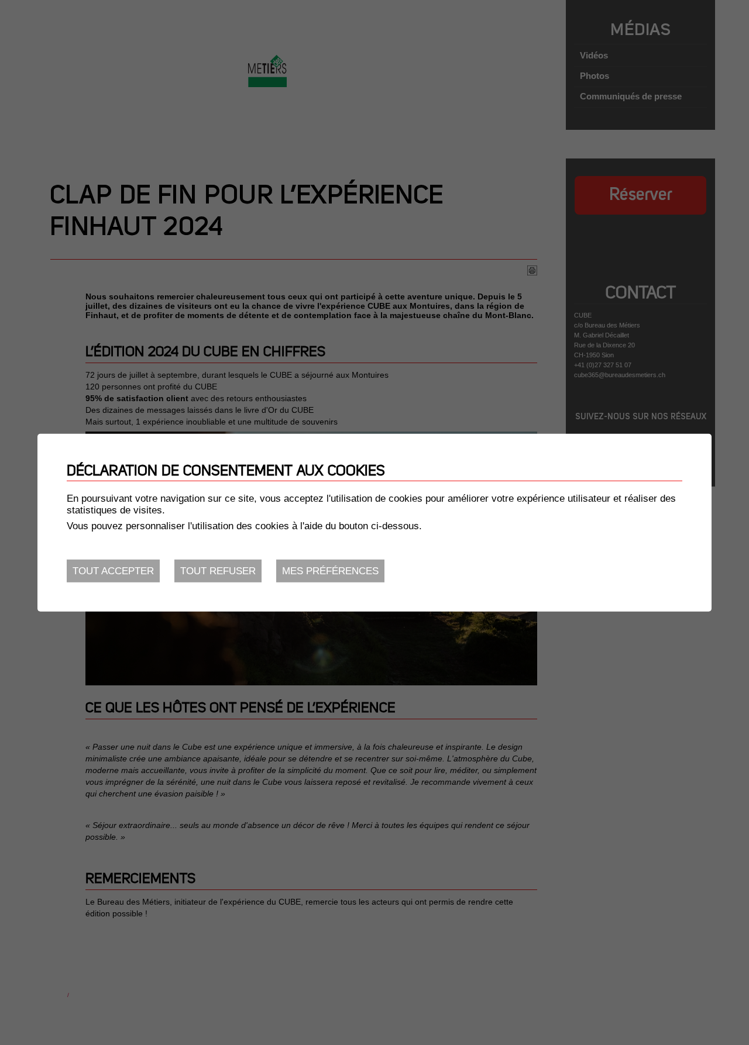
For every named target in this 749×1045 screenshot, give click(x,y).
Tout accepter (113, 571)
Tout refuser (218, 571)
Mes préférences (330, 571)
